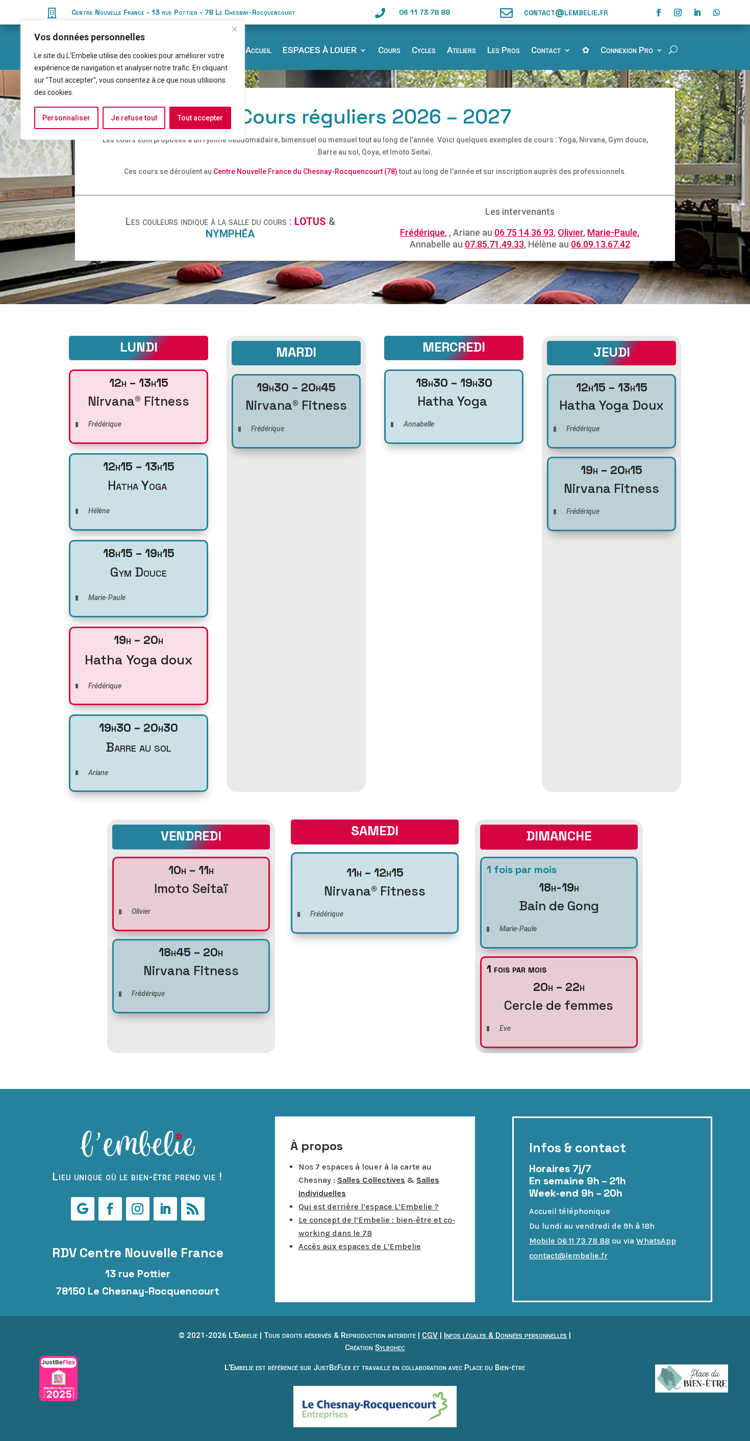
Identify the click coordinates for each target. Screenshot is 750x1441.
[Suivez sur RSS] (193, 1209)
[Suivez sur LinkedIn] (697, 12)
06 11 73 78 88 (424, 12)
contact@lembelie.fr (566, 12)
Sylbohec (390, 1347)
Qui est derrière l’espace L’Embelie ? (368, 1206)
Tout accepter (200, 118)
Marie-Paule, (613, 232)
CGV (430, 1335)
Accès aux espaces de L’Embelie (359, 1246)
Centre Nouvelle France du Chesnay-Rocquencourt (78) (305, 171)
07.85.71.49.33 (494, 244)
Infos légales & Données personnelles (505, 1335)
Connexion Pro (627, 50)
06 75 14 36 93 (524, 232)
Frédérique (422, 232)
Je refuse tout (134, 118)
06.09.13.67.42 (600, 244)
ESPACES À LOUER (320, 50)
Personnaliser (66, 118)
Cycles (424, 50)
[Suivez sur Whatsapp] (716, 12)
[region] (132, 80)
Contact (546, 50)
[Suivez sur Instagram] (678, 12)
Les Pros (503, 50)
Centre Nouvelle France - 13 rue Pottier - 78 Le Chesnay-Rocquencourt (183, 12)
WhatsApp (656, 1241)
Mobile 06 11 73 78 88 (569, 1241)
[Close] (234, 29)
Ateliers (461, 50)
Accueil (258, 50)
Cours (389, 50)
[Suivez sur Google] (82, 1209)
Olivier (570, 232)
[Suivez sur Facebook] (658, 12)
